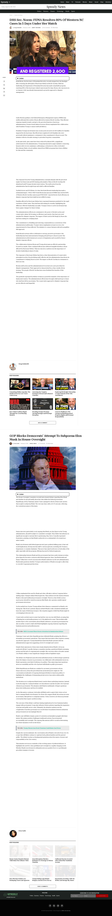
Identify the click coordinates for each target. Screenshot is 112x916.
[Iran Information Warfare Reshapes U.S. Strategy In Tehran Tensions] (42, 851)
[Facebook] (4, 81)
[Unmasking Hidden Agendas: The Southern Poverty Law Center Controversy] (20, 384)
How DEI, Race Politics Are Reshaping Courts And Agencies (19, 879)
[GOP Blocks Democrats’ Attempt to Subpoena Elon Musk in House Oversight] (43, 468)
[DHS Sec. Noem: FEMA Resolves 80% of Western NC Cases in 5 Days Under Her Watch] (43, 52)
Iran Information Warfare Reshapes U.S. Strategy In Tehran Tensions (42, 860)
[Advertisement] (42, 106)
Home (62, 2)
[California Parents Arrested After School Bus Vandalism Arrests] (65, 851)
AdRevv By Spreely (65, 910)
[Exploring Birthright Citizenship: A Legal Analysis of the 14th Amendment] (65, 384)
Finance (52, 11)
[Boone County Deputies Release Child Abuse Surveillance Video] (20, 851)
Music (90, 2)
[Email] (4, 95)
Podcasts (77, 2)
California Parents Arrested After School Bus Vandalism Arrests (63, 860)
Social (96, 2)
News (67, 2)
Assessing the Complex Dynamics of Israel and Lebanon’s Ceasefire (42, 393)
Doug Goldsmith (17, 27)
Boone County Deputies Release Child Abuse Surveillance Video (19, 859)
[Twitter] (4, 84)
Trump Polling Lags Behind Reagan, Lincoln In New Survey (41, 879)
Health (67, 11)
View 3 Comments (42, 886)
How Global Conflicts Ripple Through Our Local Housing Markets (18, 413)
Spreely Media (33, 443)
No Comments (47, 27)
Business (45, 11)
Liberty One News (36, 27)
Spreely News (56, 7)
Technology (60, 11)
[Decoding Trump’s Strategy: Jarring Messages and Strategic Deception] (42, 404)
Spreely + (5, 2)
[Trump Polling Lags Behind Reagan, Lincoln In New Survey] (42, 871)
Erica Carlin (16, 443)
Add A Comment (42, 422)
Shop (101, 2)
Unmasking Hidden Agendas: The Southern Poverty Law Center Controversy (20, 393)
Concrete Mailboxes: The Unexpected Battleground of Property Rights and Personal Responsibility (64, 414)
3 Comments (42, 443)
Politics (39, 11)
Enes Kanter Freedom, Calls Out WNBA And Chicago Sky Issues (65, 879)
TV (72, 2)
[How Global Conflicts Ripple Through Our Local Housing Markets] (20, 404)
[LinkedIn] (4, 88)
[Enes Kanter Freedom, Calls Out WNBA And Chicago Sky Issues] (65, 871)
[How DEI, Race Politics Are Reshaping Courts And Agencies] (20, 871)
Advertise (108, 2)
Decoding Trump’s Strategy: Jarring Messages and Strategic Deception (42, 413)
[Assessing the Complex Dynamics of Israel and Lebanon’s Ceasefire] (42, 384)
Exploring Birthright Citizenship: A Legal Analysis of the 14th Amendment (65, 393)
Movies (85, 2)
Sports (73, 11)
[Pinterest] (4, 91)
